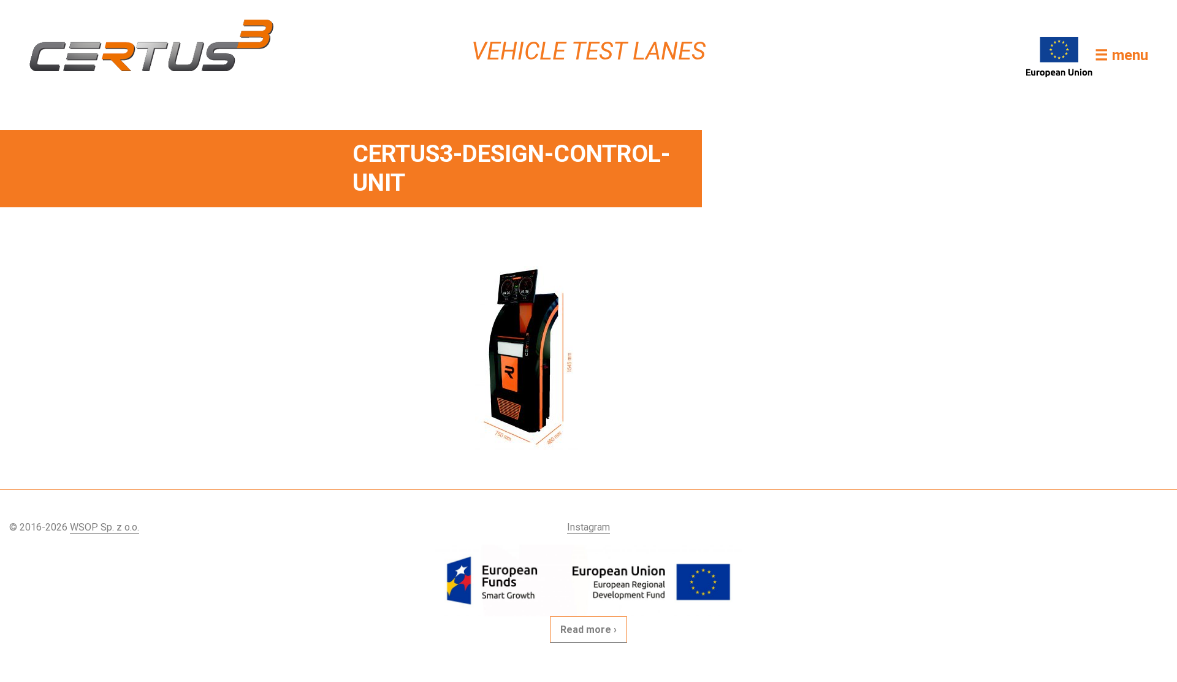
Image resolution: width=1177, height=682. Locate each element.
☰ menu (1121, 55)
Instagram (588, 527)
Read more (585, 629)
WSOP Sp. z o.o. (104, 527)
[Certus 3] (162, 45)
